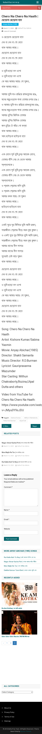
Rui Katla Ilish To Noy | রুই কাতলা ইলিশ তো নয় (16, 462)
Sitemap (7, 721)
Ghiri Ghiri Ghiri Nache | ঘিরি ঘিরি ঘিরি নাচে (15, 636)
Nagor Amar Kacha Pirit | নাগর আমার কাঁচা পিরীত (36, 426)
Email (6, 519)
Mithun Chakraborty (30, 418)
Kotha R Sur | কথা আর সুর (11, 2)
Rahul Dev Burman (10, 421)
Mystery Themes (25, 731)
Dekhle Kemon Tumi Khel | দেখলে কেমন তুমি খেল (20, 570)
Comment (8, 487)
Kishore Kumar (16, 418)
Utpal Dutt (22, 421)
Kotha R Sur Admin (24, 28)
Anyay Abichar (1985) (10, 24)
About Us (7, 708)
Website (7, 529)
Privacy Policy (9, 712)
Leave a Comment (10, 31)
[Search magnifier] (39, 8)
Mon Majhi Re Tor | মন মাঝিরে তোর (8, 426)
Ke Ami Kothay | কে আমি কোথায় (12, 608)
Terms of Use (9, 717)
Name (7, 510)
